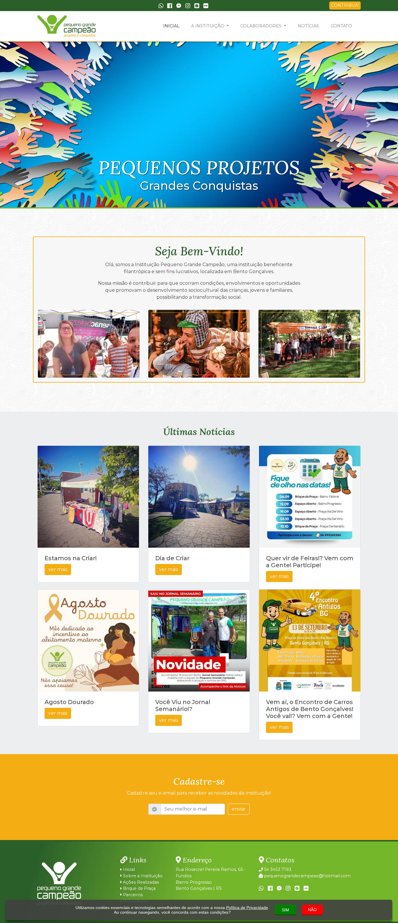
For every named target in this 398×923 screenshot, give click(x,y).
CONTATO (341, 26)
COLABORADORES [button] (261, 26)
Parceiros (132, 894)
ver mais (57, 569)
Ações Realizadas (140, 882)
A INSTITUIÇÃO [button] (208, 26)
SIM (285, 910)
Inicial (128, 869)
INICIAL (171, 26)
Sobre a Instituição (142, 875)
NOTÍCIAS (308, 26)
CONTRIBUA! (345, 5)
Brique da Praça (139, 888)
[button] (30, 124)
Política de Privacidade (247, 907)
